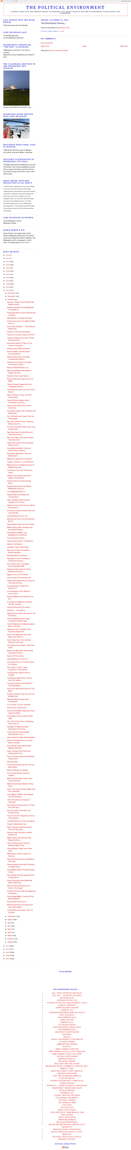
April (9, 932)
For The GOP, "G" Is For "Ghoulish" (19, 705)
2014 (7, 284)
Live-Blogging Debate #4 (16, 492)
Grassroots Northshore (67, 1032)
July (9, 923)
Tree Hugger (67, 1115)
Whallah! (67, 1134)
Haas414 (67, 1037)
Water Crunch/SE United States (67, 1132)
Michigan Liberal (67, 1061)
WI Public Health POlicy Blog (67, 1137)
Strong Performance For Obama (18, 607)
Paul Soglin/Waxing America (67, 1076)
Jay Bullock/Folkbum (67, 1056)
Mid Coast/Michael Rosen (67, 1064)
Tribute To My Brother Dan (16, 824)
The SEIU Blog (67, 1108)
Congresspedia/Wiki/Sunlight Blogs (67, 1013)
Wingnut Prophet (67, 1139)
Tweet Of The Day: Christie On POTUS (21, 335)
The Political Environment (65, 7)
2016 (7, 278)
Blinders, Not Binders (14, 544)
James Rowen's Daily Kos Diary (67, 1054)
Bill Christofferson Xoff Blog (67, 993)
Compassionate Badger (67, 1008)
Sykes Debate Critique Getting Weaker (21, 737)
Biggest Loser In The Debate (17, 575)
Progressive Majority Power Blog (67, 1081)
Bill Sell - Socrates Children (67, 996)
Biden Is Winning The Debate (17, 770)
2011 (7, 946)
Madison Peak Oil (67, 1059)
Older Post (124, 46)
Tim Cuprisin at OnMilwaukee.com (67, 1112)
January (10, 942)
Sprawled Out (67, 1093)
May (9, 929)
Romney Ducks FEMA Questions (18, 349)
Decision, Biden (12, 762)
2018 (7, 271)
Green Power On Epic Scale (16, 708)
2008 (8, 955)
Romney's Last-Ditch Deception (18, 332)
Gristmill (67, 1034)
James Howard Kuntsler (67, 1049)
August (10, 920)
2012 (7, 290)
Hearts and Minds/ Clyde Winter (67, 1039)
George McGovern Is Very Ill (17, 659)
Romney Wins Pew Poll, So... (17, 902)
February (11, 939)
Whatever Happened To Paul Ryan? (19, 459)
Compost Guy (67, 1010)
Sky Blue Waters (67, 1090)
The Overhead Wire (67, 1103)
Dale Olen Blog (67, 1015)
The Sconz (67, 1105)
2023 (8, 255)
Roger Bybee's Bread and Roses (67, 1088)
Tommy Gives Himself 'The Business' (20, 541)
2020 (8, 265)
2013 (7, 287)
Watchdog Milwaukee (67, 1122)
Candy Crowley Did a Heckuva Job (19, 578)
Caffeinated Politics (67, 1000)
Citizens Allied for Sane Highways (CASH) (67, 1003)
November (12, 296)
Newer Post (45, 46)
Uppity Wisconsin (67, 1117)
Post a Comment (47, 43)
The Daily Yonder (67, 1100)
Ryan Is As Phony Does (15, 656)
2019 (7, 268)
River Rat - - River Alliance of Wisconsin (67, 1086)
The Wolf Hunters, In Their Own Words (21, 821)
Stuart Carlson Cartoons (67, 1095)
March (10, 936)
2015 (7, 281)
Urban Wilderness (67, 1120)
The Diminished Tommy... (53, 23)
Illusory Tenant (67, 1042)
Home (85, 46)
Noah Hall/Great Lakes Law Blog (67, 1071)
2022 (8, 258)
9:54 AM (62, 31)
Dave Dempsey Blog (67, 1017)
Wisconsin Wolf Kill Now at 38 (17, 368)
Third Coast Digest (67, 1110)
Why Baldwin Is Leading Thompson (19, 318)
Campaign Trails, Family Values (18, 547)
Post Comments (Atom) (59, 51)
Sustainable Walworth (67, 1098)
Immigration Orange (67, 1044)
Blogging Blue (67, 998)
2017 (7, 274)
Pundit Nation (67, 1083)
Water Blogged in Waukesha (67, 1129)
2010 (7, 949)
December (11, 293)
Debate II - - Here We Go (16, 610)
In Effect (67, 1047)
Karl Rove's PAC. (64, 28)
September (12, 916)
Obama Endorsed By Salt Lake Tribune (20, 524)
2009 (8, 952)
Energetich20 (67, 1022)
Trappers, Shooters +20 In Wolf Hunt (20, 462)
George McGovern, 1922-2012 (17, 516)
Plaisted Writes (67, 1078)
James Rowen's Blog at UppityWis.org (67, 1052)
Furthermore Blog (67, 1030)
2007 (8, 959)
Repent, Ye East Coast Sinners (18, 376)
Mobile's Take (67, 1069)
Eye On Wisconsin (67, 1025)
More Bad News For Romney (17, 556)
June (9, 926)
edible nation (67, 1020)
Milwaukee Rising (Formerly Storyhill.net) (67, 1066)
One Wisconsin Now (67, 1073)
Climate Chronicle (67, 1005)
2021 (7, 262)
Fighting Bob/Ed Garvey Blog (67, 1027)
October (11, 299)
